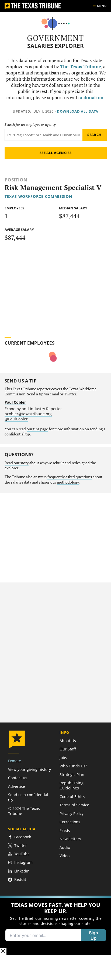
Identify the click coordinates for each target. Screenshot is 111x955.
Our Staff (68, 749)
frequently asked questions (69, 476)
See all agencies (55, 152)
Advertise (16, 786)
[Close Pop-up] (3, 951)
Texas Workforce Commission (38, 196)
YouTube (22, 854)
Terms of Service (74, 804)
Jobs (63, 757)
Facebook (22, 836)
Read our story (17, 462)
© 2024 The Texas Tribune (24, 811)
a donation (91, 98)
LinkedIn (22, 871)
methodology (68, 482)
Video (65, 855)
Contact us (17, 777)
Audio (65, 847)
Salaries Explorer (55, 45)
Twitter (20, 845)
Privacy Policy (72, 813)
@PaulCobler (16, 418)
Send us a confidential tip (28, 797)
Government (55, 38)
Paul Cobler (15, 402)
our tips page (37, 429)
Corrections (70, 821)
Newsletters (70, 838)
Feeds (65, 830)
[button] (55, 925)
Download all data (77, 111)
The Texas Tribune (80, 67)
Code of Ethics (72, 796)
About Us (68, 740)
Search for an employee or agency (30, 125)
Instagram (23, 862)
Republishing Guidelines (72, 785)
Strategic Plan (72, 774)
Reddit (20, 879)
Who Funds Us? (73, 765)
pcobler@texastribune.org (28, 413)
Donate (14, 760)
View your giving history (29, 769)
